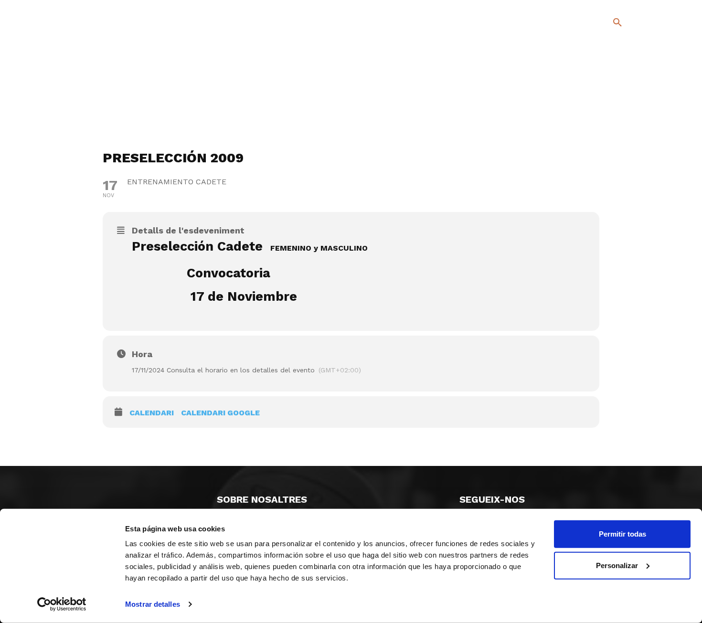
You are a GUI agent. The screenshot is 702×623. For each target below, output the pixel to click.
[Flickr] (578, 119)
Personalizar (617, 565)
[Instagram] (621, 105)
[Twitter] (592, 103)
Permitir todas (622, 534)
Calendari (151, 412)
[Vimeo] (593, 119)
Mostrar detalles (152, 604)
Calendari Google (220, 412)
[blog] (606, 72)
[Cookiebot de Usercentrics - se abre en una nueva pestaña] (62, 604)
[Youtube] (609, 119)
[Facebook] (578, 105)
